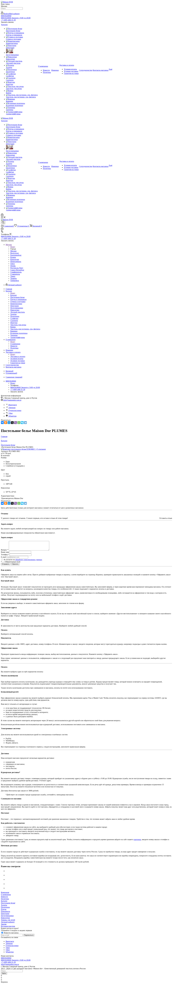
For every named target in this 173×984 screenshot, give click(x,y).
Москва (13, 251)
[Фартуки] (22, 82)
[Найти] (2, 11)
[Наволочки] (22, 57)
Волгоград (14, 253)
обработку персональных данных (28, 560)
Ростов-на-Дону (16, 268)
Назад (12, 247)
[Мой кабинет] (2, 215)
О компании (15, 344)
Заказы (3, 924)
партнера (137, 839)
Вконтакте (12, 405)
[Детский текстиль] (22, 61)
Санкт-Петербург (17, 270)
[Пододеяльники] (22, 51)
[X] (12, 422)
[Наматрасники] (22, 41)
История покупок (8, 926)
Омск (12, 264)
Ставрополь (15, 274)
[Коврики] (22, 99)
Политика (5, 899)
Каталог (13, 295)
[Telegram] (25, 422)
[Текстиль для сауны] (22, 86)
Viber (10, 413)
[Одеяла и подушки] (22, 37)
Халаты (4, 905)
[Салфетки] (22, 74)
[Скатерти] (22, 78)
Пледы (3, 909)
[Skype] (22, 422)
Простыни (5, 914)
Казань (13, 257)
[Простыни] (22, 45)
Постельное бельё (8, 903)
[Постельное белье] (22, 29)
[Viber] (15, 422)
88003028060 (6, 16)
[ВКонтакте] (2, 422)
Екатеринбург (16, 255)
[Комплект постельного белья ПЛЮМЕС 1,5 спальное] (23, 449)
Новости (4, 897)
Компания (5, 892)
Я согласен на (23, 560)
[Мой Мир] (9, 422)
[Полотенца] (22, 70)
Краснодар (14, 259)
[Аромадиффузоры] (22, 112)
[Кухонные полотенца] (22, 103)
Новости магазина (10, 933)
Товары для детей (8, 920)
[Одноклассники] (5, 422)
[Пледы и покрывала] (22, 33)
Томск (12, 276)
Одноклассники (14, 410)
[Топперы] (22, 108)
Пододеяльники (7, 916)
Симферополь (16, 272)
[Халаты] (22, 65)
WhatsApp (12, 416)
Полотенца (5, 907)
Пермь (13, 266)
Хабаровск (14, 281)
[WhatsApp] (18, 422)
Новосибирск (15, 262)
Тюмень (13, 278)
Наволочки (5, 918)
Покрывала (5, 911)
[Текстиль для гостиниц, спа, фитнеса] (22, 95)
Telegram (11, 408)
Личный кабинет (8, 922)
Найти (4, 973)
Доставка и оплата (17, 356)
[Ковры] (22, 91)
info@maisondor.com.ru (12, 400)
